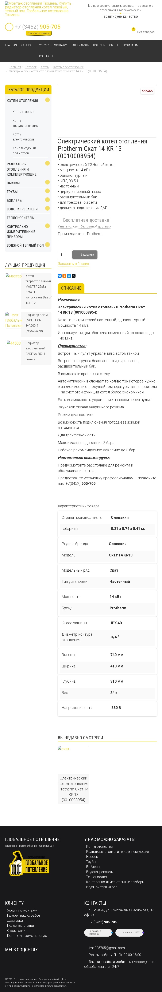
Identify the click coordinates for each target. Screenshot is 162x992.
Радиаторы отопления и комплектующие (21, 169)
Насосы (13, 183)
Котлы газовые (23, 112)
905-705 (38, 27)
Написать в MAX (131, 932)
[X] (74, 276)
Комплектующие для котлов (24, 150)
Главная (11, 45)
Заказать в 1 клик (73, 263)
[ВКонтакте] (60, 276)
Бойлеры (15, 200)
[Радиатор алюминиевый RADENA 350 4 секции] (14, 343)
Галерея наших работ (23, 915)
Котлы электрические (68, 67)
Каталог (26, 45)
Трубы (12, 192)
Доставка (15, 920)
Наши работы (80, 45)
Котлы (44, 67)
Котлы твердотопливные (26, 123)
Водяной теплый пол (25, 245)
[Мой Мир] (69, 276)
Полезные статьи (20, 926)
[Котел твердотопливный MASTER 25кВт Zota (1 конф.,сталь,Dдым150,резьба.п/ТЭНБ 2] (14, 276)
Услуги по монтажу (53, 45)
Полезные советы (105, 45)
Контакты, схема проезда (27, 936)
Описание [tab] (71, 288)
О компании (130, 45)
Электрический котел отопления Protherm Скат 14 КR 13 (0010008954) (73, 789)
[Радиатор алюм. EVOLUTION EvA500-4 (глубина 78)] (13, 320)
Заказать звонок (39, 33)
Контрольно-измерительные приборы (115, 882)
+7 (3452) (103, 922)
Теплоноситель (20, 218)
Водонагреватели (22, 209)
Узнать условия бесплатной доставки (84, 226)
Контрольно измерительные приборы (21, 232)
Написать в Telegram (95, 932)
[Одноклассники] (64, 276)
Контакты (46, 56)
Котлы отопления (22, 101)
